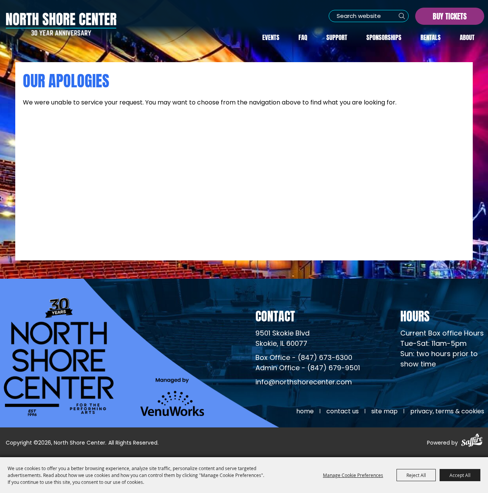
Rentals (431, 36)
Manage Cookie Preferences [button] (353, 475)
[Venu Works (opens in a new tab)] (172, 397)
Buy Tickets (450, 15)
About (467, 36)
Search (402, 16)
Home (305, 412)
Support (336, 36)
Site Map (384, 412)
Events (270, 36)
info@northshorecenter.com (303, 382)
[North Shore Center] (61, 24)
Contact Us (342, 412)
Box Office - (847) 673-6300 (303, 358)
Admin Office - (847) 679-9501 (307, 368)
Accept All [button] (459, 475)
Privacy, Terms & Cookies (447, 412)
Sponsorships (383, 36)
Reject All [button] (416, 475)
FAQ (303, 36)
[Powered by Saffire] (471, 441)
